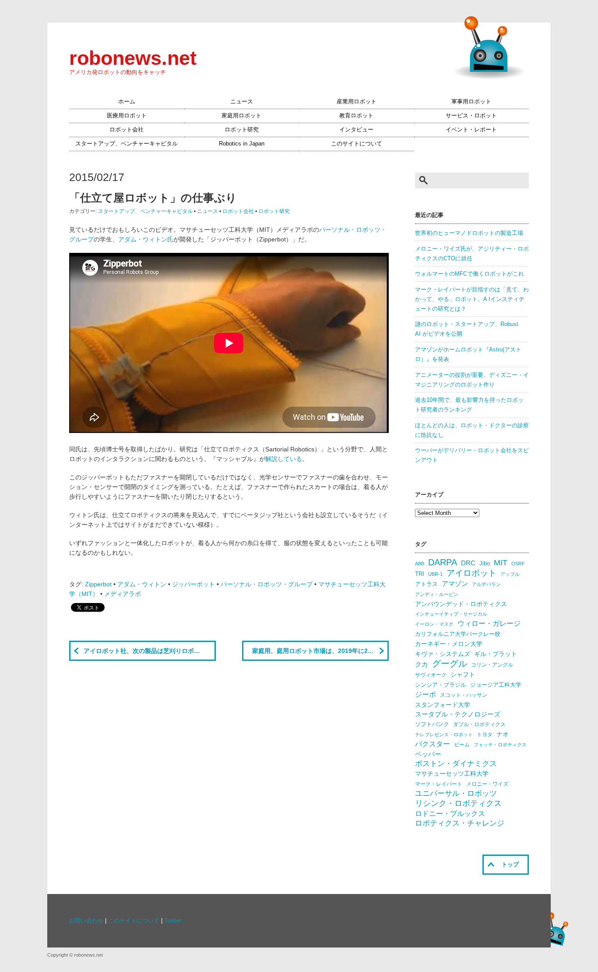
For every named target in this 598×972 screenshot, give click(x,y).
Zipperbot (98, 584)
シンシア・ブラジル (440, 684)
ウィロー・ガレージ (489, 623)
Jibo (484, 563)
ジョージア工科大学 (495, 684)
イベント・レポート (471, 130)
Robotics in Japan (241, 144)
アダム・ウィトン (141, 584)
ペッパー (428, 754)
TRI (419, 574)
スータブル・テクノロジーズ (457, 714)
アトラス (426, 584)
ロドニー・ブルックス (450, 813)
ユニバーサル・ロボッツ (456, 793)
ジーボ (425, 694)
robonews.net (133, 58)
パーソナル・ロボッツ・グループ (267, 584)
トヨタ (484, 734)
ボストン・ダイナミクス (456, 763)
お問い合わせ (86, 921)
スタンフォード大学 (442, 704)
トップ (510, 865)
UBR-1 (435, 574)
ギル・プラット (495, 653)
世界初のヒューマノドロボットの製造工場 (469, 233)
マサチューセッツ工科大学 (452, 773)
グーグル (449, 663)
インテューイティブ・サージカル (451, 614)
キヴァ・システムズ (442, 653)
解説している (283, 458)
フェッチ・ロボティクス (500, 744)
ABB (419, 563)
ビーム (462, 744)
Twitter (172, 921)
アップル (510, 574)
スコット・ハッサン (463, 695)
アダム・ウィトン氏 (145, 239)
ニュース (241, 102)
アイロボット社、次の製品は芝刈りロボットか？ (150, 650)
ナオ (502, 734)
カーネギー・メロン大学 (448, 644)
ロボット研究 (242, 130)
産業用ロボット (356, 102)
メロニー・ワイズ (487, 784)
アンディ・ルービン (436, 594)
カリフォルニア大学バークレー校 (457, 634)
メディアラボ (122, 593)
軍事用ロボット (471, 102)
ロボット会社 (126, 130)
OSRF (518, 563)
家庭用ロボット (241, 116)
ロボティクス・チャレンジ (459, 823)
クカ (421, 664)
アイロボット (471, 573)
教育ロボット (356, 116)
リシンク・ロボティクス (458, 803)
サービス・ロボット (471, 116)
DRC (468, 563)
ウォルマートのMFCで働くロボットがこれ (469, 274)
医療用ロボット (127, 116)
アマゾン (455, 583)
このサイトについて (356, 144)
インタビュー (356, 130)
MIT (500, 562)
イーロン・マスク (434, 624)
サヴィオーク (431, 675)
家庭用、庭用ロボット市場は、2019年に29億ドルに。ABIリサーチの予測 (320, 650)
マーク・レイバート (438, 784)
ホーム (126, 102)
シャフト (462, 674)
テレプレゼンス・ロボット (444, 734)
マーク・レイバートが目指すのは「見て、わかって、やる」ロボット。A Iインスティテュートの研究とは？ (472, 299)
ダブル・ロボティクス (479, 724)
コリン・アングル (492, 665)
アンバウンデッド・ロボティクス (461, 603)
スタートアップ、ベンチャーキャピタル (126, 144)
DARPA (442, 562)
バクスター (432, 744)
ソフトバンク (432, 724)
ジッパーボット (193, 584)
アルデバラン (486, 584)
